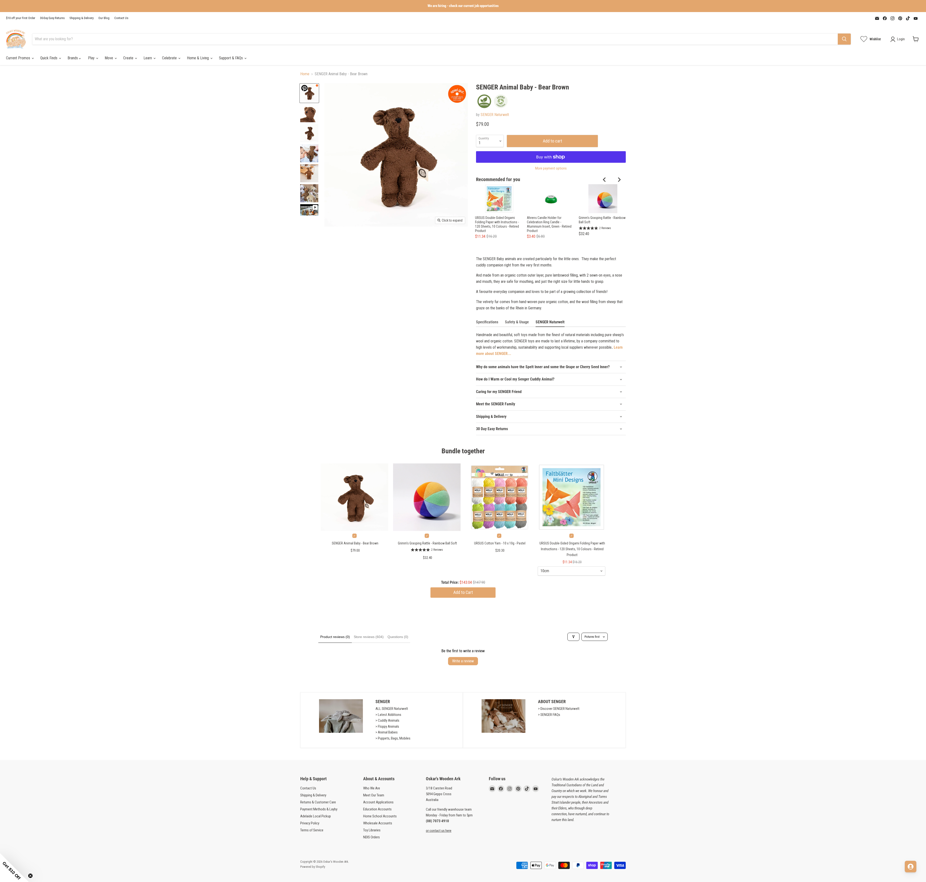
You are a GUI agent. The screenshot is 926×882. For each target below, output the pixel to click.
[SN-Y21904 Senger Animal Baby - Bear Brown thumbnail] (309, 153)
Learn (148, 58)
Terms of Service (311, 830)
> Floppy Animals (387, 726)
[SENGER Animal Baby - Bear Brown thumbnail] (309, 211)
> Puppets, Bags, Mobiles (392, 738)
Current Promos (18, 58)
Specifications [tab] (487, 322)
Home (304, 74)
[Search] (844, 39)
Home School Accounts (380, 816)
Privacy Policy (309, 823)
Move (109, 58)
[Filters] (573, 637)
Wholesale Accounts (377, 823)
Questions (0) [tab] (398, 637)
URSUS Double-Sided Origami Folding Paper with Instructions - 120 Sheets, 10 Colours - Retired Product (497, 224)
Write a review (463, 661)
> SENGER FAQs (549, 714)
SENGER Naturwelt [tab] (550, 322)
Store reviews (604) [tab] (369, 637)
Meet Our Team (373, 795)
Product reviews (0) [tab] (335, 637)
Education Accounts (377, 809)
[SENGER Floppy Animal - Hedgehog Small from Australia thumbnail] (309, 193)
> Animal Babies (386, 732)
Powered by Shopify (312, 866)
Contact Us (121, 18)
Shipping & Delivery (81, 18)
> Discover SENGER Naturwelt (558, 708)
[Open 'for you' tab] (910, 866)
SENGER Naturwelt (495, 114)
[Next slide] (619, 179)
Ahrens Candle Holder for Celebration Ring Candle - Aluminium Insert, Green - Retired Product (549, 224)
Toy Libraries (372, 830)
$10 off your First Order (20, 18)
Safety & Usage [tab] (517, 322)
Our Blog (103, 18)
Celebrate (170, 58)
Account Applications (378, 802)
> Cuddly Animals (387, 720)
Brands (73, 58)
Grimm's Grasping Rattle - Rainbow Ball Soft (602, 220)
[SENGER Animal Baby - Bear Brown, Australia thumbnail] (309, 93)
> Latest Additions (388, 714)
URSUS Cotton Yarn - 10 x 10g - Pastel (499, 543)
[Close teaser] (30, 875)
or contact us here (438, 830)
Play (91, 58)
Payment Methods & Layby (318, 809)
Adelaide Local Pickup (315, 816)
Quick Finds (49, 58)
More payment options (551, 168)
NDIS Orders (371, 837)
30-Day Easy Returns (52, 18)
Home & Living (198, 58)
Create (128, 58)
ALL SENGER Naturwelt (391, 708)
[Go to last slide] (604, 179)
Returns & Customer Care (318, 802)
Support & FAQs (231, 58)
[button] (14, 867)
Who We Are (371, 788)
